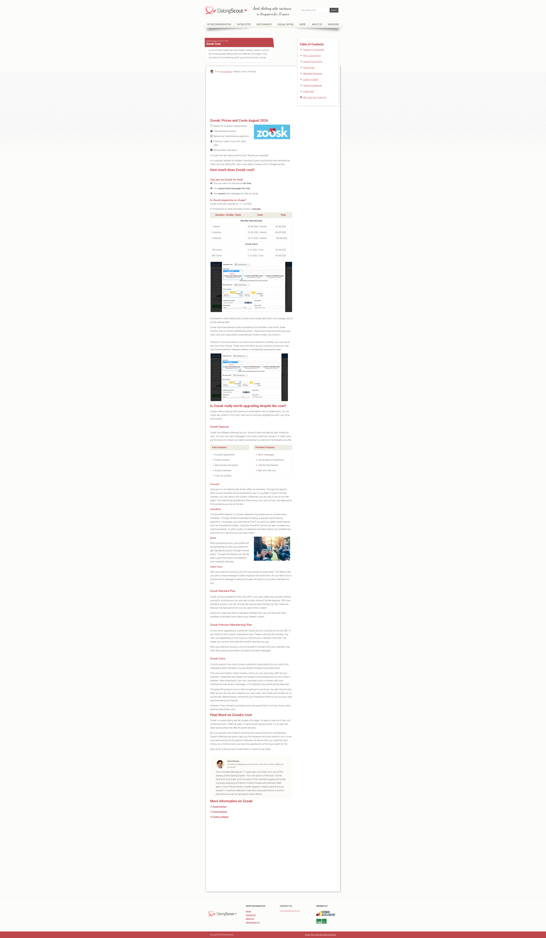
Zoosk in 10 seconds (313, 49)
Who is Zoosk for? (312, 55)
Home (208, 41)
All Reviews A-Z (253, 922)
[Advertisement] (251, 95)
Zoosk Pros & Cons (312, 61)
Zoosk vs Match (220, 817)
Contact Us (251, 915)
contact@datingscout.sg (290, 911)
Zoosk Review (219, 806)
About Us (250, 919)
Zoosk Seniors (219, 811)
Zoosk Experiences (312, 85)
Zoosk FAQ (308, 91)
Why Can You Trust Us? (314, 97)
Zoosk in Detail (310, 79)
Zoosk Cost (309, 67)
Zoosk (215, 41)
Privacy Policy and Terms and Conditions (320, 935)
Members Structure (312, 73)
